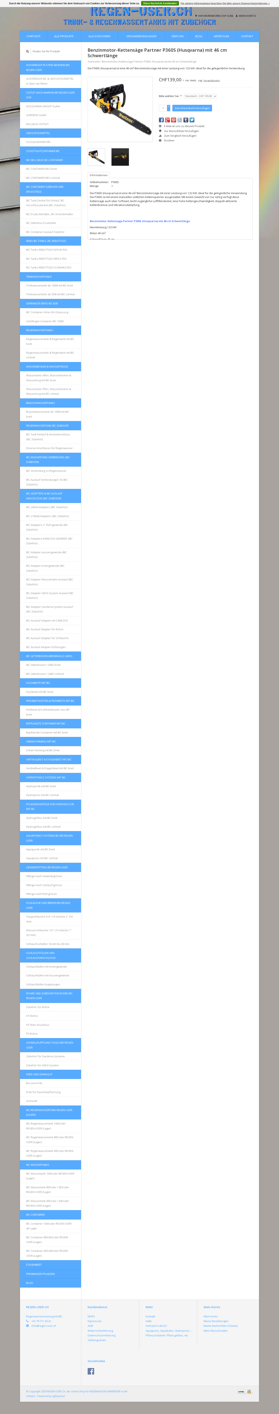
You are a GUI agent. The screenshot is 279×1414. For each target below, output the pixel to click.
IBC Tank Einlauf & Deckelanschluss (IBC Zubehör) (48, 437)
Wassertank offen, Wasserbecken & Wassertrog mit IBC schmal (48, 391)
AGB (90, 1326)
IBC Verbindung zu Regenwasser (46, 471)
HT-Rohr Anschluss (37, 1025)
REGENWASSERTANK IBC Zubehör (47, 425)
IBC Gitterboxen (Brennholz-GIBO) (49, 656)
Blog (198, 36)
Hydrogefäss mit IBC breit (41, 818)
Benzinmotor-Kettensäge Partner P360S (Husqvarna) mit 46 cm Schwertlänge (149, 61)
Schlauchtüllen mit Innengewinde (46, 966)
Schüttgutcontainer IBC (43, 151)
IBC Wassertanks (37, 1165)
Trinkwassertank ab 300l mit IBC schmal (50, 294)
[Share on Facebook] (161, 119)
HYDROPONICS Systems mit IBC (46, 777)
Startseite (33, 36)
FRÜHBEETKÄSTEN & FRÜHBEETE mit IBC (50, 701)
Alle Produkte (64, 36)
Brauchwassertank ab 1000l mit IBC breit (47, 414)
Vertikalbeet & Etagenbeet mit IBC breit (50, 768)
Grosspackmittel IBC (38, 142)
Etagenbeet (34, 1264)
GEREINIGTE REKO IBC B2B (42, 303)
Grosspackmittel (38, 133)
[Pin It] (173, 119)
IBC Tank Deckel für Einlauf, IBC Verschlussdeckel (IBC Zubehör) (45, 203)
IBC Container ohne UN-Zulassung (47, 312)
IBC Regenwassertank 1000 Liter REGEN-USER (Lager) (46, 1126)
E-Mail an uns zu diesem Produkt (183, 126)
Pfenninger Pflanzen (40, 1274)
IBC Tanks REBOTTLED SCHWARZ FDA (48, 267)
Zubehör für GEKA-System (42, 1065)
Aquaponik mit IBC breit (40, 849)
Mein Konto (247, 16)
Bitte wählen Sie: (170, 96)
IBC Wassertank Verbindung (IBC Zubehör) (48, 459)
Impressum (221, 36)
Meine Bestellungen (216, 1321)
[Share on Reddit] (179, 119)
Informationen (99, 175)
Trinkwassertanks (39, 276)
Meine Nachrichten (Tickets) (221, 1326)
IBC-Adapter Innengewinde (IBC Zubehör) (45, 568)
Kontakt (247, 36)
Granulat (31, 1101)
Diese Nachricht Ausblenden (160, 3)
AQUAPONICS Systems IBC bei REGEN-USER (49, 838)
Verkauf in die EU (156, 1326)
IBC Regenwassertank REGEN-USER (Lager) (49, 1112)
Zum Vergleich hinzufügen (179, 135)
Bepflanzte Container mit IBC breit (47, 732)
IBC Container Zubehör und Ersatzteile (45, 189)
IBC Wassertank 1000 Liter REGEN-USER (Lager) (50, 1176)
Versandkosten (211, 80)
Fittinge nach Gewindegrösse (44, 876)
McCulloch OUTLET (37, 124)
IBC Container (35, 1214)
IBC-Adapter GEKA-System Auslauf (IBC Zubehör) (50, 595)
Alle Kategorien (99, 36)
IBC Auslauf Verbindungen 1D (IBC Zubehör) (47, 482)
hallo (149, 1321)
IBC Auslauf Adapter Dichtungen (46, 647)
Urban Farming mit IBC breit (42, 750)
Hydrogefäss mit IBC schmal (43, 826)
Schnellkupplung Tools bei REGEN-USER (50, 1045)
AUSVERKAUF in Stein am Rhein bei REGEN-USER (48, 67)
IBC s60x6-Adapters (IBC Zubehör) (46, 507)
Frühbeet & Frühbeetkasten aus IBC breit (48, 712)
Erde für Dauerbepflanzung (43, 1092)
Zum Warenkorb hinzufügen (192, 108)
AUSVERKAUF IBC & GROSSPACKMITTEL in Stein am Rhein (50, 81)
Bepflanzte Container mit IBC (45, 723)
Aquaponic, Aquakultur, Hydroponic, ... (169, 1330)
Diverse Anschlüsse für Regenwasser (49, 448)
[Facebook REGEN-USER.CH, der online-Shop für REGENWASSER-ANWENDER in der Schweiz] (91, 1371)
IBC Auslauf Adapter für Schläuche (47, 638)
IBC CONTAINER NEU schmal (43, 178)
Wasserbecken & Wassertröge (47, 366)
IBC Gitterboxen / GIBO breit (43, 665)
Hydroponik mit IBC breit (41, 786)
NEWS (91, 1316)
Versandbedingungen (141, 36)
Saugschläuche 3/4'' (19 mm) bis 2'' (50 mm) (49, 919)
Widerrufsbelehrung (100, 1330)
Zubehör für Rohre (37, 1007)
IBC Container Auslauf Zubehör (45, 232)
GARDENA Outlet (36, 115)
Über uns (177, 36)
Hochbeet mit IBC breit (39, 692)
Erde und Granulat (39, 1074)
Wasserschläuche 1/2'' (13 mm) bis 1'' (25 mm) (49, 932)
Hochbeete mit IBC (38, 683)
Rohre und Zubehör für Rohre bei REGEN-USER (49, 995)
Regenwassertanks (39, 330)
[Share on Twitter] (192, 119)
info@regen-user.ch (43, 1326)
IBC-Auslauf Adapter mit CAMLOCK (47, 620)
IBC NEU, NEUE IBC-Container (44, 160)
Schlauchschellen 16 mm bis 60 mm (47, 944)
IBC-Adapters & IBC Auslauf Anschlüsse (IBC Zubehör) (44, 496)
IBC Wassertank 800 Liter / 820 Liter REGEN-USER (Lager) (47, 1189)
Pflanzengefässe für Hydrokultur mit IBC (50, 806)
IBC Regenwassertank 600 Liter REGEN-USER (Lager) (50, 1153)
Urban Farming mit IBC (41, 741)
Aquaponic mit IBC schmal (42, 858)
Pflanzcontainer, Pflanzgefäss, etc (167, 1335)
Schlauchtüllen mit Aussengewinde (47, 975)
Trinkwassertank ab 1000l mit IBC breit (49, 285)
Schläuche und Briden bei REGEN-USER (48, 905)
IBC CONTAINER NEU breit (41, 169)
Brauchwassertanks (40, 403)
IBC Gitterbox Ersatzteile (41, 223)
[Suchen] (28, 51)
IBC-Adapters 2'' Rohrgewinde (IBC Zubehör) (47, 527)
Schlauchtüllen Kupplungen (43, 984)
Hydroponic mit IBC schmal (42, 795)
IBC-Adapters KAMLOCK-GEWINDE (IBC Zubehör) (49, 541)
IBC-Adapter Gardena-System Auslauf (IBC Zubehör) (49, 609)
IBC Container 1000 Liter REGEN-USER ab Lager (48, 1226)
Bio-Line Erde (34, 1083)
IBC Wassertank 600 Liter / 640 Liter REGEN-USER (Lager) (47, 1203)
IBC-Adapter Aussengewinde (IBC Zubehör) (46, 554)
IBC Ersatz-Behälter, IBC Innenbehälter (49, 214)
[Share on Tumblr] (185, 119)
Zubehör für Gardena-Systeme (45, 1056)
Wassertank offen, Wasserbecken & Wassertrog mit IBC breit (48, 377)
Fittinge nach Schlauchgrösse (44, 885)
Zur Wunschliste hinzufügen (181, 131)
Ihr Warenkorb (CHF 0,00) (216, 16)
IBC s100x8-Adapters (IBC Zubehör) (47, 516)
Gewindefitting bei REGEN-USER (47, 867)
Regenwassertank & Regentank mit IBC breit (50, 341)
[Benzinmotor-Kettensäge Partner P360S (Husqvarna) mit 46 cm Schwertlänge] (120, 109)
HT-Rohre (32, 1016)
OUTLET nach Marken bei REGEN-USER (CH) (50, 95)
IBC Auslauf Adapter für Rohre (44, 629)
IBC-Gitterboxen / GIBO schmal (45, 674)
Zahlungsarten (97, 1340)
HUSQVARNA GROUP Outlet (43, 106)
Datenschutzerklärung (101, 1335)
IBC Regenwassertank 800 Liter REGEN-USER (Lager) (50, 1139)
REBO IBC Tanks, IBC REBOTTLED (46, 241)
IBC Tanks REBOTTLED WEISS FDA (46, 258)
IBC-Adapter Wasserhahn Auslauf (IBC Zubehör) (49, 582)
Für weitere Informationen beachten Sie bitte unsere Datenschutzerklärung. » (225, 3)
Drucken (168, 140)
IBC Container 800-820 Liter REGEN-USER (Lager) (47, 1239)
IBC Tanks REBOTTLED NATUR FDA (46, 250)
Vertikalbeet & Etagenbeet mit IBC (48, 759)
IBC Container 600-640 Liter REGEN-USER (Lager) (47, 1253)
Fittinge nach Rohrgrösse (41, 894)
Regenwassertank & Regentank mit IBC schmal (50, 355)
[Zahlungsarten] (241, 1391)
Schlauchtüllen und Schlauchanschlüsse (41, 955)
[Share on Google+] (167, 119)
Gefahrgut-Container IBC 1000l (45, 321)
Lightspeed (58, 1396)
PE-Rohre (32, 1033)
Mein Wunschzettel (215, 1330)
